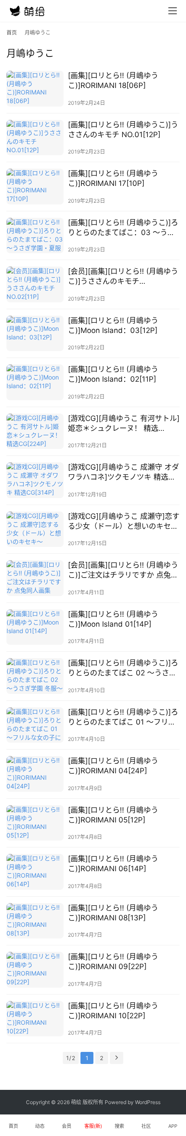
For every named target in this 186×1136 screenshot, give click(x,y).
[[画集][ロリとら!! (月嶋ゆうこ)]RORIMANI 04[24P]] (35, 774)
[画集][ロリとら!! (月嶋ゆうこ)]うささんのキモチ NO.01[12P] (123, 129)
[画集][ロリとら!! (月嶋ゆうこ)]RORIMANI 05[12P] (113, 815)
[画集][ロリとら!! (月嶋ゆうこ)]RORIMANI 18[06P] (113, 80)
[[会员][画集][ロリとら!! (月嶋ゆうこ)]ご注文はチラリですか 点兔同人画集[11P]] (35, 578)
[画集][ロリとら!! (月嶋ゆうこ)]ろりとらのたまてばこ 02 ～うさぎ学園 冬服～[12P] (123, 668)
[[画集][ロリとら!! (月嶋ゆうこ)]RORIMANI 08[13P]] (35, 921)
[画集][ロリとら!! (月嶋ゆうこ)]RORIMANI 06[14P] (113, 863)
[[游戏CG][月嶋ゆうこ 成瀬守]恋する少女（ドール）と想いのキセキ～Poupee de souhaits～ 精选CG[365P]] (35, 529)
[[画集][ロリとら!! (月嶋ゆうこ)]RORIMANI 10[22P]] (35, 1019)
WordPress (147, 1102)
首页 (11, 32)
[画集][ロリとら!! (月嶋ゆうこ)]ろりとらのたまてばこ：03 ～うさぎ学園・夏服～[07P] (123, 228)
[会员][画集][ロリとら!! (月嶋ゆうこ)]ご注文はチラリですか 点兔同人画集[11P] (123, 570)
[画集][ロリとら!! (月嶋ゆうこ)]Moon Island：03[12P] (113, 325)
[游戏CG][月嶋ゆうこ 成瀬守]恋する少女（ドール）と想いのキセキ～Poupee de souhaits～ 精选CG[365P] (124, 521)
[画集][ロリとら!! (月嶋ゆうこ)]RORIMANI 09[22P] (113, 961)
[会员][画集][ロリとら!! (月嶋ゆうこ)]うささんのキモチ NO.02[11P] (123, 276)
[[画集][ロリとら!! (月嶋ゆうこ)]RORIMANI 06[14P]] (35, 872)
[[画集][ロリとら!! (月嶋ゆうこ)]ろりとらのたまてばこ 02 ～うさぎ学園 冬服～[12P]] (35, 676)
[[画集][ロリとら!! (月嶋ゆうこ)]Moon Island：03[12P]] (35, 333)
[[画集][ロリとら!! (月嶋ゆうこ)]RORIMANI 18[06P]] (35, 89)
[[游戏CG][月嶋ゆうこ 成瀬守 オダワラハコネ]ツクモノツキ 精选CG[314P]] (35, 480)
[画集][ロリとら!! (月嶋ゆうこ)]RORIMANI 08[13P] (113, 913)
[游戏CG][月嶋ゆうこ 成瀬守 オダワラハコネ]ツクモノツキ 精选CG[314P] (123, 472)
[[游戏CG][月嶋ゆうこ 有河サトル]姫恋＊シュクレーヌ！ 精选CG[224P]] (35, 431)
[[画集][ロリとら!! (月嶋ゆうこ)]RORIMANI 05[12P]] (35, 823)
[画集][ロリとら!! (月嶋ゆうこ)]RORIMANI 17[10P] (113, 178)
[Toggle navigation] (173, 11)
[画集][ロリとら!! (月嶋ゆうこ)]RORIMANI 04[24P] (113, 765)
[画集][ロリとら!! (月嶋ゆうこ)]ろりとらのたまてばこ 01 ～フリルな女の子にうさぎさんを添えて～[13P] (123, 717)
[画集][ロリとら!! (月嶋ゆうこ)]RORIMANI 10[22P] (113, 1010)
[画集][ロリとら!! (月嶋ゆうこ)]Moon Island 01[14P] (113, 619)
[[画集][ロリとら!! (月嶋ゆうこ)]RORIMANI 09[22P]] (35, 970)
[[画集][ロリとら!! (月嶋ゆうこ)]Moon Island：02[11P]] (35, 382)
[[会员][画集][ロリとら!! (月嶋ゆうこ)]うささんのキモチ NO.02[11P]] (35, 284)
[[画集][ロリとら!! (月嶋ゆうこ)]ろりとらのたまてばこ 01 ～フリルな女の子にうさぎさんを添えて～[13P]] (35, 725)
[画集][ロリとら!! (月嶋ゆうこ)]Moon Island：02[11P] (113, 374)
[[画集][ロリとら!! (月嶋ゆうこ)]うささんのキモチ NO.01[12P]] (35, 138)
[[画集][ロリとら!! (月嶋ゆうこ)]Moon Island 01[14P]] (35, 627)
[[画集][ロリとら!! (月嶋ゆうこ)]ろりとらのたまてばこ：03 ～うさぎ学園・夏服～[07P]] (35, 236)
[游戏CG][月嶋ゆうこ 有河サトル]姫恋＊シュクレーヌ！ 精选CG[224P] (124, 423)
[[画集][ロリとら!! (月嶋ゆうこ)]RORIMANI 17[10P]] (35, 186)
